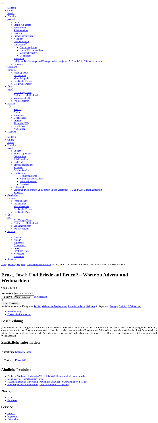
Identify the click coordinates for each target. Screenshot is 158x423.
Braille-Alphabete (22, 24)
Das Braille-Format (23, 81)
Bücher (17, 22)
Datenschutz (20, 117)
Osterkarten (25, 55)
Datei (28, 352)
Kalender (18, 38)
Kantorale (18, 64)
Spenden (11, 131)
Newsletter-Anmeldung (19, 127)
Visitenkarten (20, 75)
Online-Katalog (11, 12)
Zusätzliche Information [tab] (19, 314)
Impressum (19, 115)
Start (3, 264)
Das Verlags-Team (22, 92)
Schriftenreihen (21, 30)
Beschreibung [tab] (14, 311)
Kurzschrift (20, 360)
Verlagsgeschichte (22, 98)
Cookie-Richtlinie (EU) (21, 122)
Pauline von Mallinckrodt (26, 95)
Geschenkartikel (21, 41)
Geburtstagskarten (28, 47)
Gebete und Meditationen (39, 264)
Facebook (12, 400)
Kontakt (17, 109)
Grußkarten (19, 44)
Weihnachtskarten (28, 53)
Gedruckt (19, 352)
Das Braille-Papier (22, 83)
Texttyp (8, 296)
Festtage (114, 306)
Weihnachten (134, 306)
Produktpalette (21, 72)
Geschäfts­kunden (12, 196)
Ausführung (7, 293)
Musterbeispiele (21, 78)
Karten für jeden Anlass (31, 50)
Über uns (9, 216)
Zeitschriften (20, 27)
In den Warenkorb (10, 303)
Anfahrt (17, 112)
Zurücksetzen (40, 296)
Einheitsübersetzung (23, 36)
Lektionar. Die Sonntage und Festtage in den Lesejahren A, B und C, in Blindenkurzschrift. (58, 61)
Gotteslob (18, 33)
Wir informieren (21, 100)
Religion (21, 264)
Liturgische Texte (76, 306)
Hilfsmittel (19, 58)
